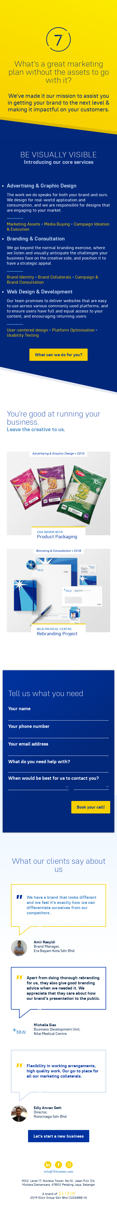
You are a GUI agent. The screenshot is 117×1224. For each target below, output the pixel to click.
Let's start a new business (58, 1136)
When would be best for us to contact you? (53, 778)
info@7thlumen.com (58, 1171)
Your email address (28, 744)
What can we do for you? (58, 354)
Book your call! (91, 807)
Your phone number (29, 726)
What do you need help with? (39, 761)
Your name (19, 708)
